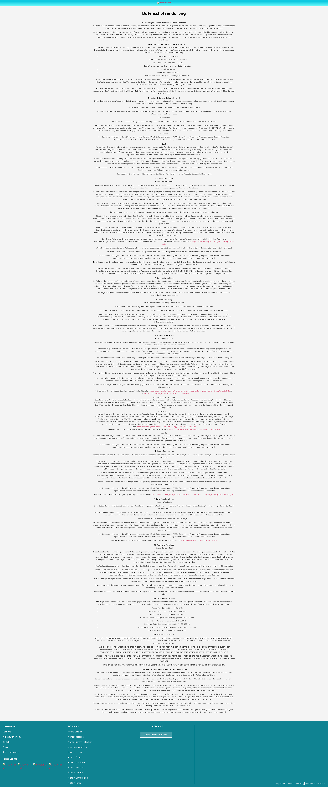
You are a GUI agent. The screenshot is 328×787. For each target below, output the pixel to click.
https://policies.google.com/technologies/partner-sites (166, 393)
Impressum (280, 783)
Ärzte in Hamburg (76, 762)
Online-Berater (75, 731)
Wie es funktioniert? (12, 737)
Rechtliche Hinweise (313, 783)
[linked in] (40, 766)
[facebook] (25, 766)
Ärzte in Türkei (74, 783)
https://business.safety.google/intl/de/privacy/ (168, 391)
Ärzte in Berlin (74, 757)
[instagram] (10, 766)
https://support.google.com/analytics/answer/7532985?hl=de (194, 429)
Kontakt (6, 742)
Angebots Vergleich (77, 747)
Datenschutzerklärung (295, 783)
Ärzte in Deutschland (78, 778)
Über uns (7, 731)
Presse (6, 747)
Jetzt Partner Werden (156, 734)
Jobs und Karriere (11, 752)
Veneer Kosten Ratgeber (80, 742)
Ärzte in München (76, 767)
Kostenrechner (75, 752)
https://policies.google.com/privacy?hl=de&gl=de (209, 391)
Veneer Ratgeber (76, 737)
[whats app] (56, 766)
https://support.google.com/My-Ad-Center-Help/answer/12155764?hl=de (166, 427)
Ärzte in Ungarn (75, 772)
